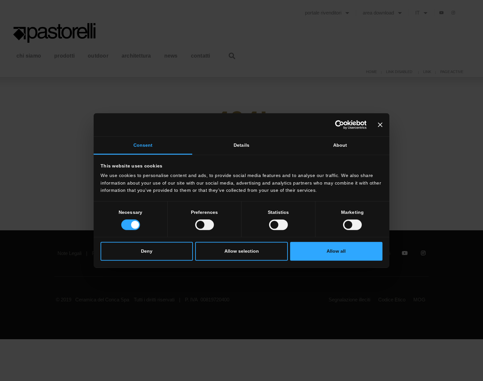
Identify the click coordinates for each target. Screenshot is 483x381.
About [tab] (340, 145)
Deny (146, 251)
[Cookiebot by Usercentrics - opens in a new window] (337, 124)
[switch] (204, 224)
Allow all (336, 251)
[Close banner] (380, 124)
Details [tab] (241, 145)
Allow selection (241, 251)
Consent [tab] (143, 145)
